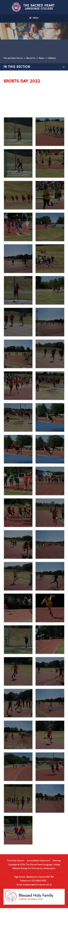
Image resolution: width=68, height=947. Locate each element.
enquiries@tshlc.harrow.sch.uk (37, 884)
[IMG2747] (18, 258)
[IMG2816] (18, 290)
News (41, 58)
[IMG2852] (50, 322)
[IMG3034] (50, 512)
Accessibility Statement (38, 860)
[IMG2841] (18, 322)
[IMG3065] (18, 576)
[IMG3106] (50, 608)
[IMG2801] (50, 131)
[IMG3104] (18, 608)
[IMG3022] (18, 512)
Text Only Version (16, 860)
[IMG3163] (50, 703)
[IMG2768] (50, 195)
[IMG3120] (18, 639)
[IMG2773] (18, 195)
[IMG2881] (50, 354)
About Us (30, 58)
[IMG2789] (18, 163)
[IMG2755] (18, 227)
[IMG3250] (18, 798)
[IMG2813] (50, 258)
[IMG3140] (18, 671)
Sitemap (57, 860)
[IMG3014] (50, 481)
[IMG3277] (18, 830)
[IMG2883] (18, 385)
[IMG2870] (18, 354)
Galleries (52, 58)
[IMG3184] (18, 735)
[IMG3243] (50, 766)
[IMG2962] (18, 481)
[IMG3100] (50, 576)
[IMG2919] (50, 417)
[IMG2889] (50, 385)
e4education (49, 868)
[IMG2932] (18, 449)
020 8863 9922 (39, 880)
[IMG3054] (50, 544)
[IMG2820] (50, 290)
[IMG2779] (50, 163)
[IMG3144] (50, 671)
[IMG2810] (18, 131)
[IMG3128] (50, 639)
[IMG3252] (50, 798)
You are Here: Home (13, 58)
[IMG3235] (18, 766)
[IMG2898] (18, 417)
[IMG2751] (50, 227)
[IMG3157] (18, 703)
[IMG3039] (18, 544)
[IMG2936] (50, 449)
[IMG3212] (50, 735)
